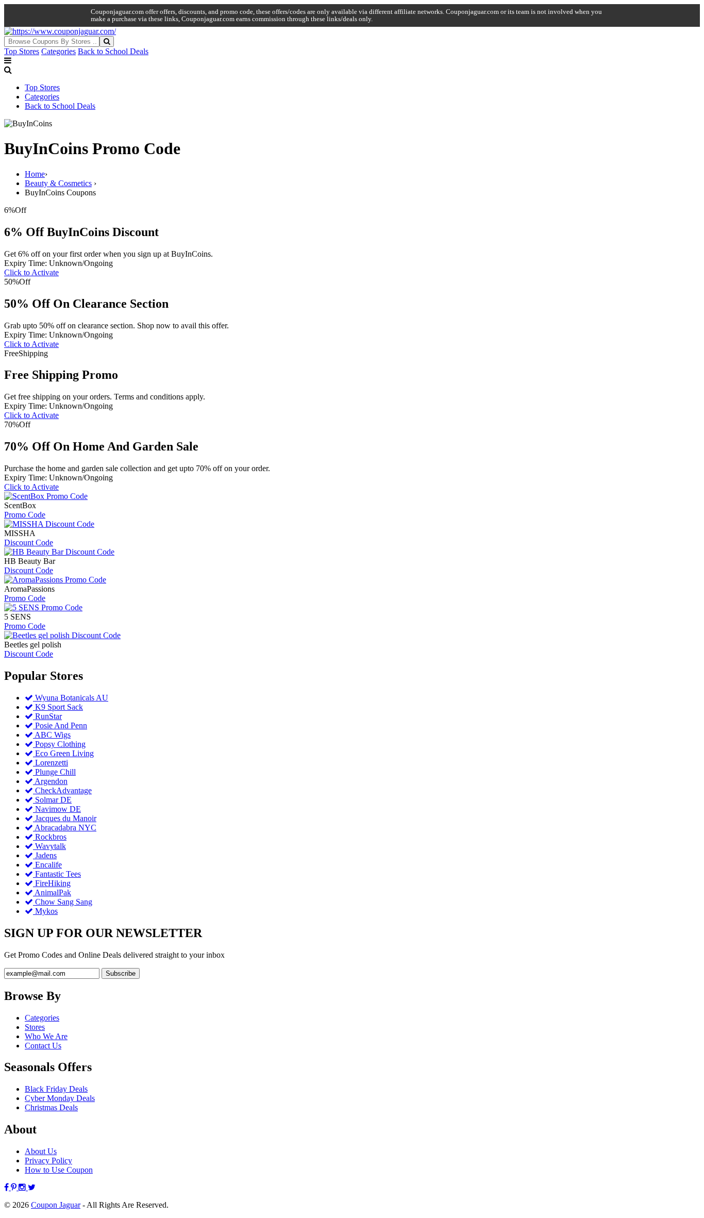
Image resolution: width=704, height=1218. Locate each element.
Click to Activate (31, 272)
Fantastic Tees (57, 874)
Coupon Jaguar (55, 1204)
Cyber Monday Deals (60, 1098)
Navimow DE (57, 809)
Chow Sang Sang (62, 901)
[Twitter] (32, 1187)
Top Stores (21, 51)
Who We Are (46, 1036)
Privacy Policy (48, 1160)
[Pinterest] (15, 1187)
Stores (35, 1027)
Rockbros (49, 836)
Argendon (50, 781)
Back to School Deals (113, 51)
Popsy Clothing (59, 744)
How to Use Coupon (59, 1169)
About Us (41, 1151)
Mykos (45, 911)
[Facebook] (7, 1187)
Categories (58, 51)
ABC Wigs (52, 734)
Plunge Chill (54, 771)
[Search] (106, 41)
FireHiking (52, 883)
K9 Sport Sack (58, 707)
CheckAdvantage (62, 790)
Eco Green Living (63, 753)
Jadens (45, 855)
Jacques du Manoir (64, 818)
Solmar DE (52, 799)
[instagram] (23, 1187)
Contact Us (43, 1045)
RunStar (47, 716)
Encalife (47, 864)
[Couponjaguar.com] (60, 31)
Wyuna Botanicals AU (70, 697)
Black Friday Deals (56, 1088)
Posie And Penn (60, 725)
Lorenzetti (50, 762)
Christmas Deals (51, 1107)
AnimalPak (52, 892)
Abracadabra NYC (64, 827)
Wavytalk (49, 846)
